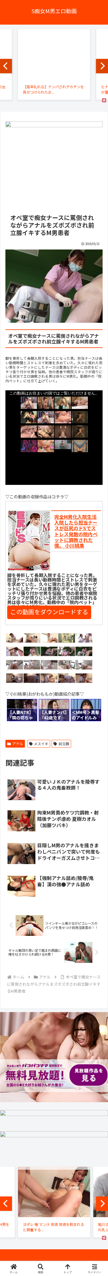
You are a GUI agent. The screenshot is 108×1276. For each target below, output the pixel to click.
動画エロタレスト (87, 725)
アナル (17, 743)
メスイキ (41, 743)
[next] (102, 66)
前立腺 (63, 743)
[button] (96, 927)
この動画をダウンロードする (49, 611)
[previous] (6, 66)
